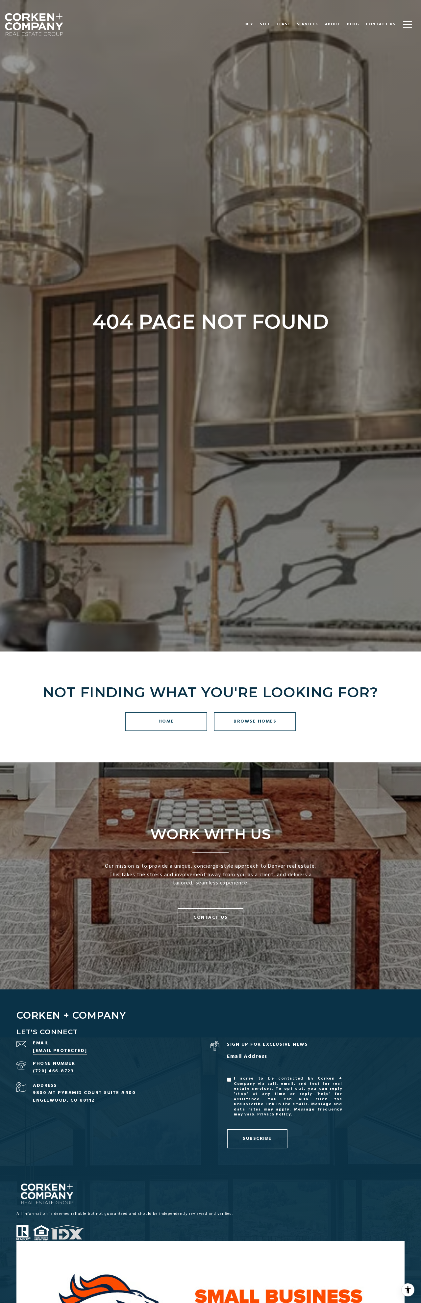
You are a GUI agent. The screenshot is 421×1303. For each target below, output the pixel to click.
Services (307, 24)
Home (166, 721)
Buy (249, 24)
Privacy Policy (274, 1114)
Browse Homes (255, 721)
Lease (283, 24)
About (333, 24)
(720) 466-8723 (53, 1071)
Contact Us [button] (210, 917)
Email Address (247, 1057)
